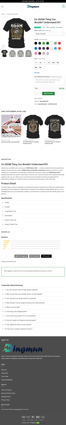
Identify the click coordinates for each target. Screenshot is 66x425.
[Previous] (4, 33)
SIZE (35, 59)
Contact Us (4, 373)
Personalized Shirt (12, 14)
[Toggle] (3, 203)
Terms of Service (6, 390)
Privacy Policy (5, 400)
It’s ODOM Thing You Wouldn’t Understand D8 (52, 142)
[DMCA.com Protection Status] (40, 422)
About (24, 420)
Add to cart (48, 93)
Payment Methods (6, 380)
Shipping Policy (6, 396)
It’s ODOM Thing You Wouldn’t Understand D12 (31, 142)
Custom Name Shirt (42, 104)
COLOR (36, 39)
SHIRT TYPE (37, 30)
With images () (22, 256)
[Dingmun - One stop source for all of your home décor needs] (33, 6)
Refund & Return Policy (8, 393)
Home (3, 14)
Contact (41, 420)
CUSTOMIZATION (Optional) (42, 77)
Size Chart (36, 72)
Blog (36, 420)
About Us (4, 370)
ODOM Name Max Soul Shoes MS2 (10, 142)
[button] (2, 6)
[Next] (29, 33)
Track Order (4, 376)
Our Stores (30, 420)
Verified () (35, 256)
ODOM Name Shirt (52, 104)
